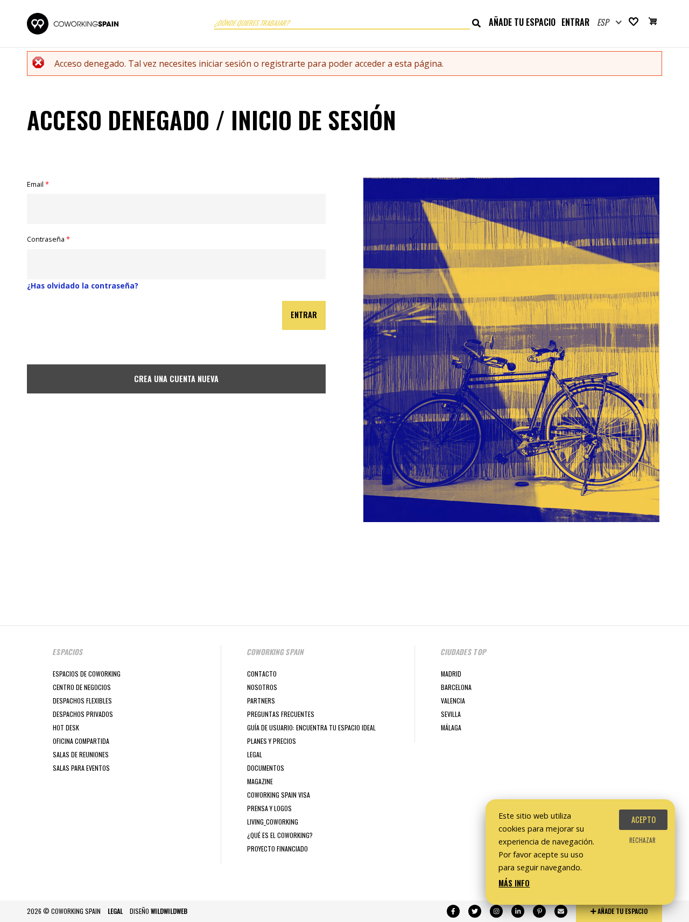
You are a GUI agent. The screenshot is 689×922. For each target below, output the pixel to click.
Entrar (575, 22)
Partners (261, 700)
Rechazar (642, 840)
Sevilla (451, 714)
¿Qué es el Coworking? (280, 835)
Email (38, 184)
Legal (254, 754)
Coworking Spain (72, 23)
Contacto (262, 673)
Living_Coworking (272, 821)
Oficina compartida (81, 740)
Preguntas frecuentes (280, 714)
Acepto (643, 819)
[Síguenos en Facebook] (453, 911)
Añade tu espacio (522, 22)
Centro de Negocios (82, 687)
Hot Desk (66, 727)
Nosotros (262, 687)
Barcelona (456, 687)
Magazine (260, 781)
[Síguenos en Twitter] (474, 911)
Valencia (453, 700)
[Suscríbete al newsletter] (560, 911)
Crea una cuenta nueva (176, 378)
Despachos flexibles (82, 700)
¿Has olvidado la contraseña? (82, 285)
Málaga (451, 727)
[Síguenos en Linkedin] (517, 911)
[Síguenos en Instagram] (496, 911)
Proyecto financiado (277, 848)
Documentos (265, 767)
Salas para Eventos (81, 767)
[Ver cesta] (653, 23)
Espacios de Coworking (87, 673)
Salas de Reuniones (81, 754)
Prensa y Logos (269, 808)
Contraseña (48, 239)
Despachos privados (83, 714)
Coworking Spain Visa (278, 794)
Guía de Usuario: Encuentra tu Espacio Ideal (311, 727)
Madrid (451, 673)
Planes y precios (271, 740)
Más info (514, 883)
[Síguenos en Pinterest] (539, 911)
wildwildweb (169, 911)
